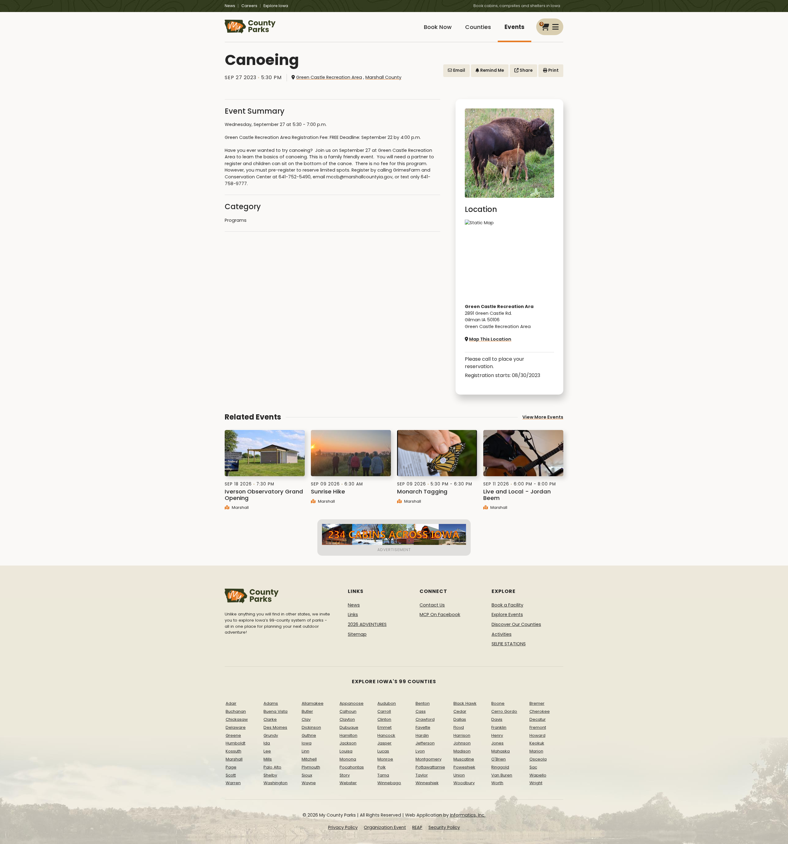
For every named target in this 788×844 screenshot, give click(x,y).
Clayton (347, 719)
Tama (383, 775)
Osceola (538, 759)
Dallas (459, 719)
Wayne (309, 783)
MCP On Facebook (440, 614)
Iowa (307, 743)
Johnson (462, 743)
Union (459, 775)
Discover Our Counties (516, 624)
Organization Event (385, 827)
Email (458, 70)
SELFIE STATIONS (509, 644)
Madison (462, 751)
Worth (497, 783)
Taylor (422, 775)
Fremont (537, 727)
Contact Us (432, 605)
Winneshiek (427, 783)
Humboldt (235, 743)
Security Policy (444, 827)
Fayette (423, 727)
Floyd (458, 727)
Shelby (270, 775)
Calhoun (348, 711)
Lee (267, 751)
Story (345, 775)
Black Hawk (464, 703)
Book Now (438, 27)
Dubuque (349, 727)
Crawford (425, 719)
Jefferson (425, 743)
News (230, 5)
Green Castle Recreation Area (329, 77)
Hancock (386, 735)
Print (553, 70)
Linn (305, 751)
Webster (348, 783)
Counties (478, 27)
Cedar (459, 711)
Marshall (240, 507)
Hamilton (348, 735)
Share (526, 70)
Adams (270, 703)
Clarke (270, 719)
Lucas (383, 751)
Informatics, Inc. (467, 815)
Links (353, 614)
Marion (536, 751)
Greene (233, 735)
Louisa (346, 751)
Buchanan (236, 711)
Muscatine (463, 759)
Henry (497, 735)
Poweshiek (464, 767)
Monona (348, 759)
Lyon (420, 751)
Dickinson (311, 727)
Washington (275, 783)
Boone (498, 703)
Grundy (270, 735)
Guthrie (309, 735)
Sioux (307, 775)
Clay (306, 719)
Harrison (461, 735)
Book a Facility (507, 605)
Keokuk (536, 743)
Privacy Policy (343, 827)
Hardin (422, 735)
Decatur (537, 719)
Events (515, 27)
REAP (417, 827)
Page (231, 767)
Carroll (384, 711)
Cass (421, 711)
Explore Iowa (275, 5)
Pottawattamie (430, 767)
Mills (267, 759)
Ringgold (500, 767)
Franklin (498, 727)
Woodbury (464, 783)
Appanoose (352, 703)
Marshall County (383, 77)
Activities (502, 634)
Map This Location (490, 339)
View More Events (542, 417)
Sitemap (357, 634)
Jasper (384, 743)
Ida (266, 743)
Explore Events (507, 614)
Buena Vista (275, 711)
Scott (231, 775)
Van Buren (501, 775)
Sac (533, 767)
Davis (496, 719)
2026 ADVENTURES (367, 624)
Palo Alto (272, 767)
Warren (233, 783)
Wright (535, 783)
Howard (537, 735)
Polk (381, 767)
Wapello (537, 775)
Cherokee (539, 711)
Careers (249, 5)
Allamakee (313, 703)
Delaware (236, 727)
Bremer (537, 703)
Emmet (384, 727)
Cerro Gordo (504, 711)
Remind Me (491, 70)
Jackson (348, 743)
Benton (423, 703)
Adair (231, 703)
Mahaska (500, 751)
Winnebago (389, 783)
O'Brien (498, 759)
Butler (307, 711)
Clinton (384, 719)
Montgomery (428, 759)
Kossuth (233, 751)
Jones (497, 743)
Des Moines (275, 727)
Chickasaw (237, 719)
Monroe (385, 759)
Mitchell (309, 759)
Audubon (386, 703)
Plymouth (311, 767)
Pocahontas (352, 767)
